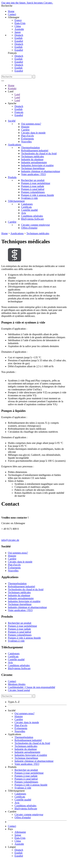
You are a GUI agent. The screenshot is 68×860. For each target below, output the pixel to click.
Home (11, 11)
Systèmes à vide (29, 198)
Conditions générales (32, 216)
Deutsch (19, 35)
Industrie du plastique (32, 159)
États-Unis (20, 23)
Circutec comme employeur (35, 224)
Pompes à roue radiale (32, 186)
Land (17, 94)
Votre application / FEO (33, 174)
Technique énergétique (33, 168)
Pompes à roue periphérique (35, 183)
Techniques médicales (32, 156)
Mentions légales (16, 684)
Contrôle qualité (29, 210)
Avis (23, 213)
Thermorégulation (30, 147)
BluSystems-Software (32, 218)
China (18, 26)
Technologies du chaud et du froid (39, 153)
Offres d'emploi (29, 227)
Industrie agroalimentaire (34, 162)
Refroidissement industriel (34, 150)
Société (12, 120)
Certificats (26, 207)
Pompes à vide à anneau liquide (37, 195)
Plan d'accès (27, 135)
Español (19, 41)
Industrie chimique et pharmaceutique (40, 171)
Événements (27, 138)
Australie (19, 29)
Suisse (18, 835)
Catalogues (27, 204)
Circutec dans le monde (33, 132)
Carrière (25, 129)
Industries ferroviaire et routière (37, 165)
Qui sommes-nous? (31, 123)
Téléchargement (16, 201)
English (18, 38)
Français (19, 112)
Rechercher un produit (32, 180)
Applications (14, 144)
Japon (18, 32)
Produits (12, 177)
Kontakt (12, 88)
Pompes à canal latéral (32, 189)
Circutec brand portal (19, 690)
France (18, 20)
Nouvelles (26, 141)
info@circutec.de (10, 540)
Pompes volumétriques (33, 192)
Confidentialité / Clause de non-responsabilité (31, 687)
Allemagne (20, 832)
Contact (12, 14)
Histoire (25, 126)
